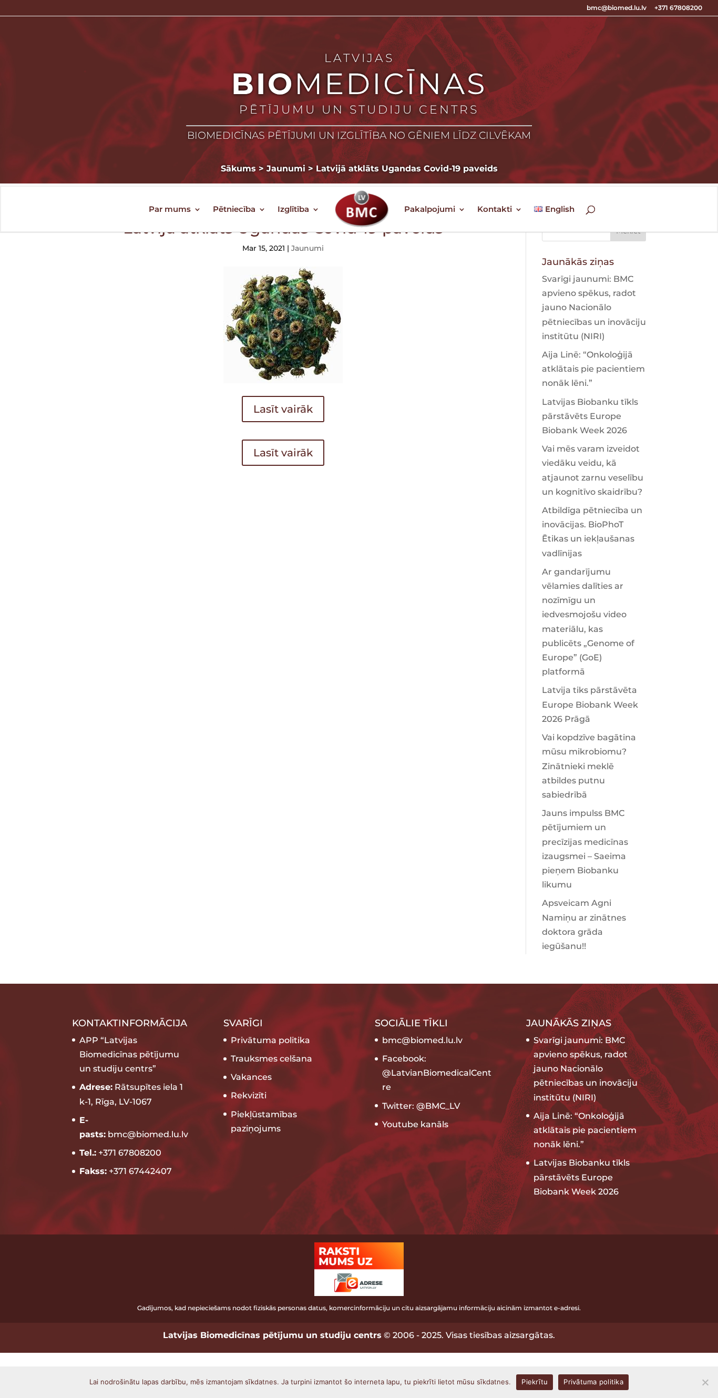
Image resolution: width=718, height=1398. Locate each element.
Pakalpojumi (429, 210)
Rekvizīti (248, 1095)
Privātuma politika (270, 1040)
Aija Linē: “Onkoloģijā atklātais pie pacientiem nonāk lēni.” (593, 369)
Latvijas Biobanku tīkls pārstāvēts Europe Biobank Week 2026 (590, 416)
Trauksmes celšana (271, 1059)
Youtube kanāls (415, 1124)
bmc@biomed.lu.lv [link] (422, 1040)
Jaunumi (307, 248)
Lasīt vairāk (283, 409)
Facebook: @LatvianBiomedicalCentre (436, 1073)
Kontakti (494, 210)
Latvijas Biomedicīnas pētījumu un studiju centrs (272, 1335)
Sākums (238, 169)
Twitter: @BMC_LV (421, 1106)
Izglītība (293, 210)
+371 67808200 (678, 8)
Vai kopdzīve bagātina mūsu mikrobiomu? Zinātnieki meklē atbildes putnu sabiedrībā (589, 766)
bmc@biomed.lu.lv (617, 8)
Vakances (251, 1077)
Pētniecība (234, 210)
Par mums (170, 210)
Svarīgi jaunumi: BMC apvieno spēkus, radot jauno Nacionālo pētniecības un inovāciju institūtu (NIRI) (594, 307)
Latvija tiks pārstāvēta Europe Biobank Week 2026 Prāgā (590, 704)
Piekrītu (534, 1381)
